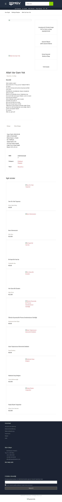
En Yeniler (5, 29)
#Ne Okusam (5, 33)
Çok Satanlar (5, 25)
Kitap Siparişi (5, 36)
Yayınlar (4, 21)
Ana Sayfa (5, 9)
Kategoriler (5, 13)
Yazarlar (4, 17)
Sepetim (4, 40)
